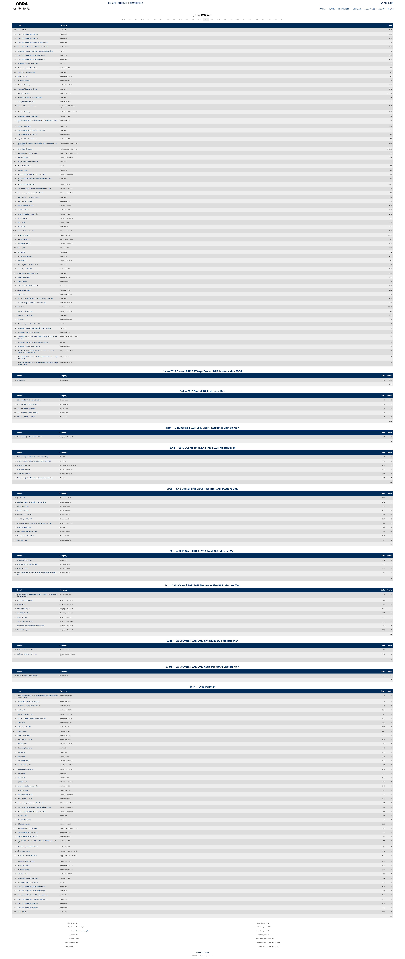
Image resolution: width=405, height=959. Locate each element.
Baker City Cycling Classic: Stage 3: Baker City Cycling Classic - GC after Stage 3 (37, 144)
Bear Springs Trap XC (24, 244)
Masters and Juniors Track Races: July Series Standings (34, 328)
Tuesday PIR (21, 222)
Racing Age (71, 923)
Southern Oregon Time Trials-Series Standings (32, 303)
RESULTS (112, 3)
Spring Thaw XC (22, 218)
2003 (268, 19)
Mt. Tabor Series (22, 170)
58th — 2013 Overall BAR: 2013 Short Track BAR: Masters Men (202, 428)
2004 (262, 19)
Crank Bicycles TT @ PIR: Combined (28, 197)
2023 (142, 19)
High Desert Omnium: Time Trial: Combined (31, 130)
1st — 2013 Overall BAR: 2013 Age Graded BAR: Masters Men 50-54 (202, 371)
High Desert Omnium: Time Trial (27, 135)
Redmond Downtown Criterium (27, 106)
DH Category (262, 927)
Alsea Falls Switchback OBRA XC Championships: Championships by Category (38, 357)
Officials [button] (357, 9)
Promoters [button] (344, 9)
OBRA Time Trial (22, 76)
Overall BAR (21, 380)
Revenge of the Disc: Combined (27, 89)
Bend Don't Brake (23, 210)
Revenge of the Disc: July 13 (26, 102)
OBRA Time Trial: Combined (26, 72)
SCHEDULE (122, 3)
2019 (167, 19)
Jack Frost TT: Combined (25, 315)
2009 (231, 19)
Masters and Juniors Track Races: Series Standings (33, 342)
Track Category (261, 938)
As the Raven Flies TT (24, 277)
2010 (224, 19)
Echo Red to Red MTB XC (25, 311)
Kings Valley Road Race (25, 256)
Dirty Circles (21, 294)
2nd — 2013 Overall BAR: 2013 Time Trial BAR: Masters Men (202, 489)
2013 (205, 19)
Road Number (70, 942)
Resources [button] (370, 9)
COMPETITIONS (136, 3)
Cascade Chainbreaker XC (25, 231)
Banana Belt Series (23, 235)
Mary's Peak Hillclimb (24, 166)
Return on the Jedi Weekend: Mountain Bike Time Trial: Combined (34, 179)
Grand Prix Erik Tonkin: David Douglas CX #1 (31, 55)
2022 (148, 19)
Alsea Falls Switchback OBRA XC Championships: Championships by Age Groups (38, 363)
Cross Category (261, 931)
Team (73, 931)
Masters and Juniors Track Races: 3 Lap (30, 324)
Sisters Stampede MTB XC (26, 206)
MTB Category (261, 923)
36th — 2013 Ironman (202, 686)
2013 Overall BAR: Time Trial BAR (27, 404)
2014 (199, 19)
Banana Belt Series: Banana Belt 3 (28, 214)
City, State (71, 927)
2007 (243, 19)
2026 (123, 19)
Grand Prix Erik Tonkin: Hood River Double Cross (33, 42)
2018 (174, 19)
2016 (186, 19)
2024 (136, 19)
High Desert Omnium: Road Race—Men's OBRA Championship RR (37, 121)
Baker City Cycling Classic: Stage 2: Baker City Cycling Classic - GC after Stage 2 (37, 337)
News (391, 9)
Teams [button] (332, 9)
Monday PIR (21, 227)
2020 (161, 19)
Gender (72, 935)
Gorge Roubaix (22, 282)
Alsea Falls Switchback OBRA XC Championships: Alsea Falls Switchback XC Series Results (36, 351)
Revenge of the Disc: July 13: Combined (30, 97)
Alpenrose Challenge (24, 81)
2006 (249, 19)
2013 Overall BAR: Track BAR (26, 408)
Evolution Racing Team (83, 931)
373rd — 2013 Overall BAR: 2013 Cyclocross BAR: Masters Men (202, 666)
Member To (262, 946)
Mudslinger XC (22, 260)
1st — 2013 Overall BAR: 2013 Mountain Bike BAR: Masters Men (202, 585)
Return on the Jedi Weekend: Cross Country (31, 174)
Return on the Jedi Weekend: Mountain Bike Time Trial (34, 189)
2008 (237, 19)
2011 (218, 19)
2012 (212, 19)
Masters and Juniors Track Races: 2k (29, 332)
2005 (256, 19)
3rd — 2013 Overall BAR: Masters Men (202, 391)
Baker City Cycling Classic (25, 149)
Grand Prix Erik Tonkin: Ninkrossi (28, 34)
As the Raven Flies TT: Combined (28, 273)
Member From (261, 942)
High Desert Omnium (24, 126)
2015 (193, 19)
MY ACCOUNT (387, 3)
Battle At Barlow (23, 30)
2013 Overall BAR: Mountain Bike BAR (28, 400)
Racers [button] (322, 9)
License (72, 938)
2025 (129, 19)
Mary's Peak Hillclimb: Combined (28, 162)
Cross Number (70, 946)
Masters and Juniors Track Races (28, 64)
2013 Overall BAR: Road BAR (26, 417)
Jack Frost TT (21, 320)
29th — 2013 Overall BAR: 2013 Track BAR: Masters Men (203, 447)
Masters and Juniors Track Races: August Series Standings (35, 51)
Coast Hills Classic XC (24, 239)
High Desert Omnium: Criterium (27, 139)
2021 (155, 19)
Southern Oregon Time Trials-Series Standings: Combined (35, 298)
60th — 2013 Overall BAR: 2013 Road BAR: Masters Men (202, 551)
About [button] (382, 9)
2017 (180, 19)
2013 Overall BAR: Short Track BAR (27, 413)
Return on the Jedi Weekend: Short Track (30, 193)
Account (199, 952)
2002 (275, 19)
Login (207, 952)
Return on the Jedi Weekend (26, 184)
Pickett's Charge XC (24, 157)
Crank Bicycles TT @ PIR (25, 201)
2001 (281, 19)
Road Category (261, 935)
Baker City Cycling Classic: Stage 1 (28, 153)
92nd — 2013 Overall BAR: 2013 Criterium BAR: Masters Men (202, 640)
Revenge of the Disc (24, 93)
